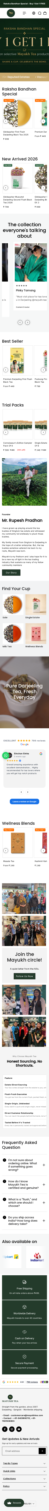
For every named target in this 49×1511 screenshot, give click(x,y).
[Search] (40, 13)
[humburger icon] (24, 13)
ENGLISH (27, 1503)
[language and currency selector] (34, 13)
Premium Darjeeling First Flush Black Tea (17, 380)
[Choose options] (30, 101)
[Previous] (5, 121)
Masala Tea (8, 861)
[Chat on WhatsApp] (5, 755)
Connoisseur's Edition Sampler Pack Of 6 (17, 444)
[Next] (43, 121)
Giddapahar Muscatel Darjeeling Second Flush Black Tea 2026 (17, 200)
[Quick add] (30, 412)
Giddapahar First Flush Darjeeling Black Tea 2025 (15, 133)
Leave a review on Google (24, 801)
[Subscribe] (42, 1451)
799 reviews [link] (32, 1382)
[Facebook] (4, 1429)
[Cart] (45, 13)
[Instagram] (12, 1429)
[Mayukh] (11, 13)
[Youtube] (19, 1429)
